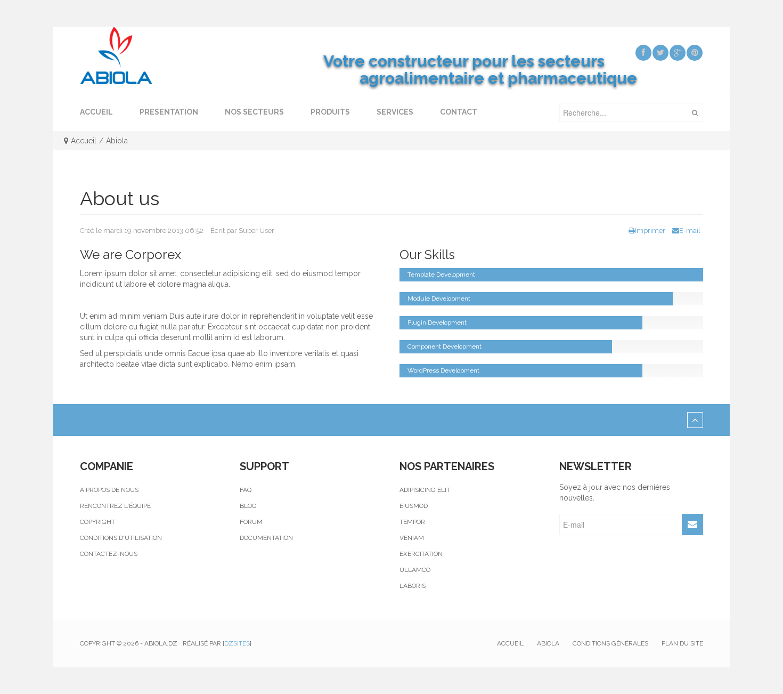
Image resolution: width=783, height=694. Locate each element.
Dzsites (237, 643)
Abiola (548, 643)
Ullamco (414, 570)
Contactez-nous (108, 554)
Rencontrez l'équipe (115, 506)
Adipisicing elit (424, 490)
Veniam (411, 538)
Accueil (83, 140)
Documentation (266, 538)
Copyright (97, 522)
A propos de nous (109, 490)
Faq (245, 490)
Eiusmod (413, 506)
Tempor (412, 522)
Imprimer (650, 231)
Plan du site (682, 643)
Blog (248, 506)
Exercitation (421, 554)
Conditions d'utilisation (121, 538)
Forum (251, 522)
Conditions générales (610, 643)
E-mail (689, 231)
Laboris (412, 586)
